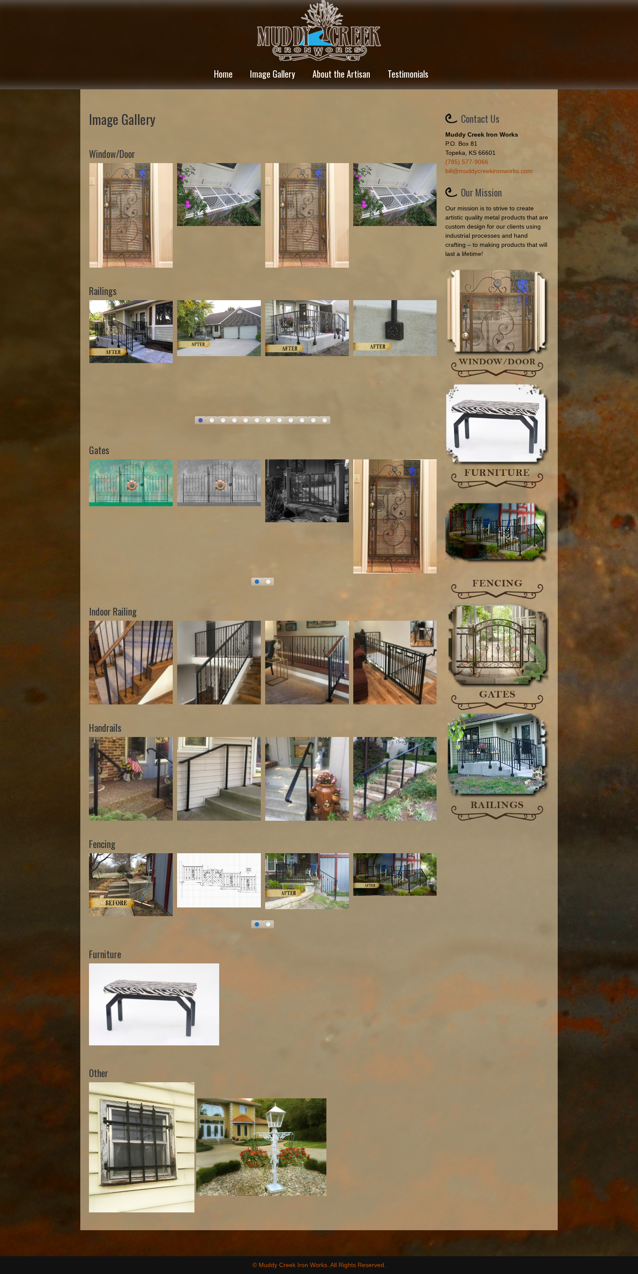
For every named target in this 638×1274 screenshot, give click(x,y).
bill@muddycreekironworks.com (489, 170)
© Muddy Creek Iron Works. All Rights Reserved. (319, 1264)
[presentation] (78, 363)
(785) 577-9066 (466, 161)
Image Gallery (272, 73)
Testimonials (408, 73)
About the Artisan (341, 73)
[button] (200, 420)
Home (223, 73)
